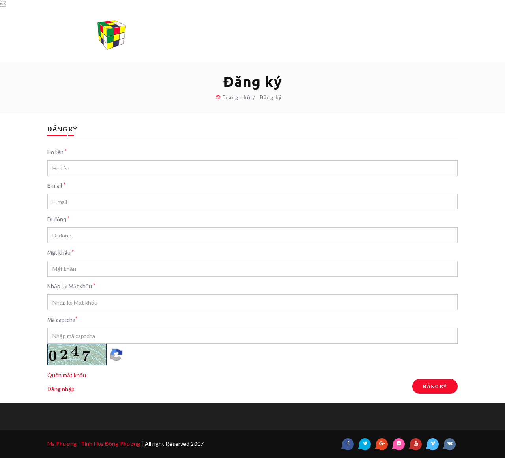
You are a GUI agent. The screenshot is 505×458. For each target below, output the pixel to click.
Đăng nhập (61, 388)
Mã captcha (62, 319)
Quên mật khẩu (66, 375)
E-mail (56, 185)
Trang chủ (236, 97)
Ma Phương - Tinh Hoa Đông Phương (93, 443)
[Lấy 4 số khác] (116, 353)
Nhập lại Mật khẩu (71, 286)
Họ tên (57, 151)
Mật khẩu (60, 252)
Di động (58, 218)
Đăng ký (271, 97)
